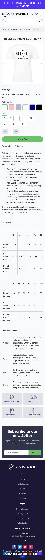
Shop (22, 489)
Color (7, 102)
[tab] (8, 147)
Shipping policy (22, 518)
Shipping (19, 146)
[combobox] (19, 22)
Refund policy (22, 523)
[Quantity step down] (5, 131)
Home (4, 29)
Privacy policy (22, 514)
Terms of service (22, 509)
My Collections (22, 484)
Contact (22, 493)
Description (7, 146)
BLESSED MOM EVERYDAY (29, 29)
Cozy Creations (7, 86)
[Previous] (3, 63)
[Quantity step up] (16, 131)
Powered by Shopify (35, 551)
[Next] (41, 63)
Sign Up (35, 452)
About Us (22, 498)
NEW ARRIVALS (13, 29)
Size (4, 113)
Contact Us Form (22, 533)
